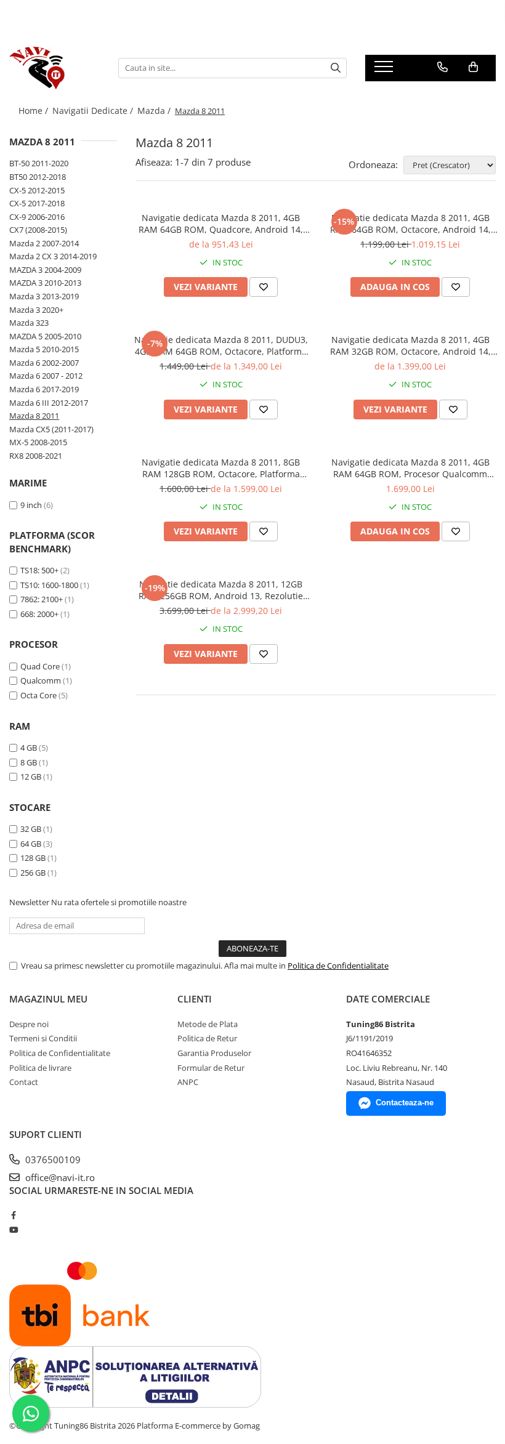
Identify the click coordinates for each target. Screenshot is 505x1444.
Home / (34, 110)
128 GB (33, 857)
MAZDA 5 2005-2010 (45, 336)
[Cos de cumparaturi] (473, 67)
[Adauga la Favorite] (263, 287)
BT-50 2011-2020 (38, 163)
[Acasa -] (54, 67)
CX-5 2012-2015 (37, 190)
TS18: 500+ (39, 570)
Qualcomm (40, 680)
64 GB (30, 843)
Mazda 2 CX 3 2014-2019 (53, 256)
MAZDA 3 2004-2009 (45, 269)
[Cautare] (336, 68)
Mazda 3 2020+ (36, 309)
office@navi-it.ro (59, 1177)
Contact (23, 1081)
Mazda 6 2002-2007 (44, 362)
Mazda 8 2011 (34, 415)
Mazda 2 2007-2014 (44, 243)
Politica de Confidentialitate (338, 965)
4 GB (28, 747)
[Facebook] (13, 1214)
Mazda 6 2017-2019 (44, 389)
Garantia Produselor (214, 1053)
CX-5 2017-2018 (37, 203)
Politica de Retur (207, 1038)
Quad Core (40, 666)
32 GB (30, 828)
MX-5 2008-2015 (38, 442)
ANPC (187, 1081)
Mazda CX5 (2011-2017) (51, 429)
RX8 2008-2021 (35, 455)
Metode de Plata (207, 1024)
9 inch (31, 504)
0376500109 (52, 1159)
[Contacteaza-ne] (442, 67)
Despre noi (29, 1024)
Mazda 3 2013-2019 (44, 296)
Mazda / (155, 110)
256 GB (33, 872)
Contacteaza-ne (405, 1102)
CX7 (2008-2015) (38, 229)
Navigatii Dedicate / (93, 110)
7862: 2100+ (41, 599)
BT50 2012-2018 (37, 176)
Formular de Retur (210, 1067)
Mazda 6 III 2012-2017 (48, 402)
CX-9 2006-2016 (37, 216)
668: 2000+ (39, 613)
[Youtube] (13, 1229)
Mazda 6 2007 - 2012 (46, 375)
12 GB (30, 776)
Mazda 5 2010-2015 (44, 349)
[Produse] (385, 70)
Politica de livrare (40, 1067)
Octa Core (38, 695)
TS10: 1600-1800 (49, 585)
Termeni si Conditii (43, 1038)
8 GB (28, 762)
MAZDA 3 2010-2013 (45, 282)
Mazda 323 (29, 322)
